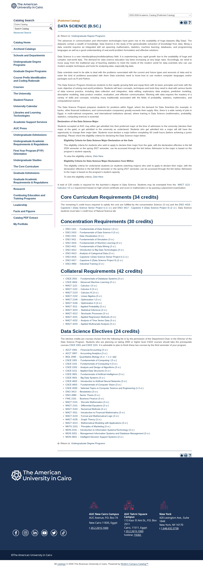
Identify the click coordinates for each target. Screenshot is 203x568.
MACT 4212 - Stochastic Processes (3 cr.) (87, 313)
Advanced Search (22, 32)
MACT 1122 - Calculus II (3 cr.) (81, 289)
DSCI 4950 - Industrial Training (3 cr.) (84, 263)
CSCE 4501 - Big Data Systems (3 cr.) (85, 377)
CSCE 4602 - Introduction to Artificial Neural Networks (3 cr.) (96, 381)
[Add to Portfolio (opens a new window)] (181, 22)
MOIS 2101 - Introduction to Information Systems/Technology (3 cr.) (99, 430)
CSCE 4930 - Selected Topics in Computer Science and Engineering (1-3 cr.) (104, 388)
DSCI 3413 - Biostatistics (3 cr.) (81, 391)
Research (19, 189)
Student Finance (23, 100)
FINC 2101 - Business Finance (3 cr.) (84, 398)
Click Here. (98, 156)
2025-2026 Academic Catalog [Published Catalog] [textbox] (152, 15)
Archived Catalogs (24, 49)
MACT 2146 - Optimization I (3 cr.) (83, 299)
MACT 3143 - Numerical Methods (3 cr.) (86, 409)
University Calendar (25, 106)
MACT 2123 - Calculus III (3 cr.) (81, 292)
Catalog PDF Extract (25, 217)
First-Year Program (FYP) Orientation (28, 152)
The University (22, 93)
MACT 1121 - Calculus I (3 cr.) (81, 285)
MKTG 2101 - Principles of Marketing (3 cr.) (87, 426)
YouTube (44, 533)
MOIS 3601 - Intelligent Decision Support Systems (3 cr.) (94, 437)
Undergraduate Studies (27, 160)
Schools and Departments (29, 55)
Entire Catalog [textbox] (20, 24)
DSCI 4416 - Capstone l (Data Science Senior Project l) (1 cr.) (96, 257)
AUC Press (20, 128)
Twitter (54, 533)
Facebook (16, 533)
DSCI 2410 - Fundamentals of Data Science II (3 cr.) (92, 232)
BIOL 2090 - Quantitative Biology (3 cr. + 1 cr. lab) (90, 357)
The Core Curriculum (26, 166)
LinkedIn (35, 533)
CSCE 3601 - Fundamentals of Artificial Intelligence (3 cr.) (94, 374)
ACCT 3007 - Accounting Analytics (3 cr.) (86, 353)
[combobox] (160, 15)
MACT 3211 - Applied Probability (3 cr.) (85, 306)
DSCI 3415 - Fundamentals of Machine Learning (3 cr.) (93, 243)
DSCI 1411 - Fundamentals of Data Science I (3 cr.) (91, 229)
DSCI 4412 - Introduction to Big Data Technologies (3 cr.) (94, 250)
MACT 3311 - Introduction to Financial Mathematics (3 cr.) (95, 412)
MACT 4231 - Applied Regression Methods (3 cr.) (90, 317)
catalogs (61, 564)
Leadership (20, 205)
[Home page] (27, 6)
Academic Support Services (30, 122)
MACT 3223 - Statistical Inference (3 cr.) (86, 310)
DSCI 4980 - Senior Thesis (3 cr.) (82, 395)
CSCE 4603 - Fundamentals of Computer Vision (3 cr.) (93, 384)
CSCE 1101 (92, 345)
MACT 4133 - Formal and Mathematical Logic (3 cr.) (92, 416)
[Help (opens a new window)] (189, 22)
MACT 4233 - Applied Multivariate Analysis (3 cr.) (90, 324)
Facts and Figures (24, 211)
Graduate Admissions (26, 173)
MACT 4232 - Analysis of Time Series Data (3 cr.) (90, 320)
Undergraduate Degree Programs (27, 63)
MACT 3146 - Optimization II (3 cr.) (83, 303)
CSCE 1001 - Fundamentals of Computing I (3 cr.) (91, 360)
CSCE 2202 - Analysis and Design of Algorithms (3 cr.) (93, 367)
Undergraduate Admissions (30, 135)
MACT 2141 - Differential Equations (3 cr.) (87, 405)
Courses (18, 87)
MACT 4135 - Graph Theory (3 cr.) (83, 419)
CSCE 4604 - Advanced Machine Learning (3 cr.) (90, 282)
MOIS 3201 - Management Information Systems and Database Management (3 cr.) (107, 433)
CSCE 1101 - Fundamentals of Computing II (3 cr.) (91, 363)
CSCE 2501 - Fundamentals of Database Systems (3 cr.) (94, 278)
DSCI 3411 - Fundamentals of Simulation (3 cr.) (89, 239)
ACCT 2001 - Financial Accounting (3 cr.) (86, 350)
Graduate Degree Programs (29, 71)
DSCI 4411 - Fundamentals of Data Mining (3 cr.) (90, 246)
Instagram (25, 533)
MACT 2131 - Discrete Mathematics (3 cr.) (87, 402)
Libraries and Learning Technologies (27, 114)
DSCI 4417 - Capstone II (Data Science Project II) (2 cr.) (147, 207)
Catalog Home (22, 42)
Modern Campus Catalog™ (134, 564)
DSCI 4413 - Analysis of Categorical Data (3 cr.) (89, 253)
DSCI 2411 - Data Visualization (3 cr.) (84, 236)
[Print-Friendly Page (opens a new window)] (185, 22)
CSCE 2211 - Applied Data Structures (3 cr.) (88, 370)
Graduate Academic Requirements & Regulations (30, 181)
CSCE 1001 (75, 345)
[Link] (63, 533)
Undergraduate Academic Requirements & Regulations (30, 143)
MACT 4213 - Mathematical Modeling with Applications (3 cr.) (96, 423)
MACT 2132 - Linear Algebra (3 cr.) (83, 296)
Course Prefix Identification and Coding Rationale (29, 79)
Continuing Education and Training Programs (29, 197)
